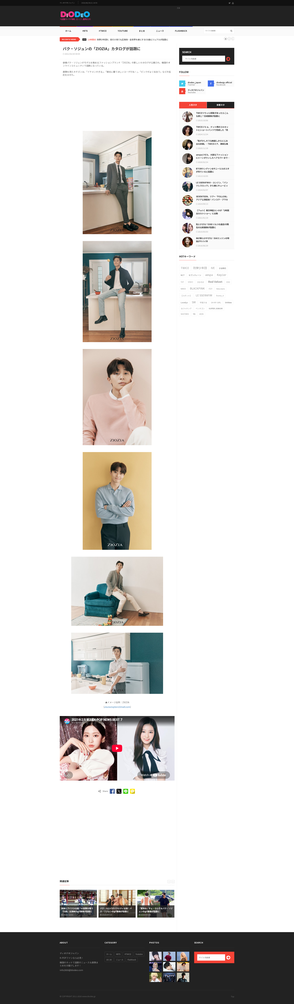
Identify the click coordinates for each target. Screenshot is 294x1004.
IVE (213, 268)
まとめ (142, 30)
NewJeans (220, 288)
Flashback (181, 30)
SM (194, 302)
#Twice (103, 30)
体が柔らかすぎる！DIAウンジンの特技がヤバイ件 (212, 240)
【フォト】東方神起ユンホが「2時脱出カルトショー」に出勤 (212, 212)
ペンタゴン (200, 308)
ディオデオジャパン (67, 3)
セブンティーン (195, 275)
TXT (182, 282)
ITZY (210, 288)
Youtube (139, 954)
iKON (201, 314)
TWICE (185, 268)
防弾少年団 (200, 268)
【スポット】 (186, 295)
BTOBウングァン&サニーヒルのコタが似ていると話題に (212, 170)
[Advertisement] (178, 17)
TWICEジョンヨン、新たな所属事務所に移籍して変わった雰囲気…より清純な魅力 (131, 40)
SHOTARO (185, 314)
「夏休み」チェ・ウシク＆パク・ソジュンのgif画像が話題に (117, 910)
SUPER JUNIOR (215, 308)
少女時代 (222, 268)
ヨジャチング (186, 308)
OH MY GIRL (216, 302)
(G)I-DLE (200, 282)
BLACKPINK (197, 288)
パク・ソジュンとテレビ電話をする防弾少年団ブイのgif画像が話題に (155, 910)
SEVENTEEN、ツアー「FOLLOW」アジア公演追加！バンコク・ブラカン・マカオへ (212, 199)
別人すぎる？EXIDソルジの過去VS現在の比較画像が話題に (212, 226)
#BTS (85, 30)
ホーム (68, 30)
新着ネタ (221, 104)
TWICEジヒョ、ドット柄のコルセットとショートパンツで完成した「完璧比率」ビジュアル (212, 129)
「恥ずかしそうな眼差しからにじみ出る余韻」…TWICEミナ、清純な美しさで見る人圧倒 (212, 143)
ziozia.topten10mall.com (117, 706)
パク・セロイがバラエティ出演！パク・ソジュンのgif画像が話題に (77, 910)
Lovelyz (184, 302)
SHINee (228, 302)
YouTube (123, 30)
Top (232, 996)
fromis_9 (220, 295)
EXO (228, 282)
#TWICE (128, 954)
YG (194, 314)
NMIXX (183, 288)
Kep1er (221, 275)
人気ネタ (193, 104)
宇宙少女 (203, 302)
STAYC (190, 282)
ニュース (160, 30)
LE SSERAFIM (204, 295)
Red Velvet (215, 282)
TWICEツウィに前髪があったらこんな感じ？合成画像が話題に (212, 114)
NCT (183, 275)
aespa (209, 275)
